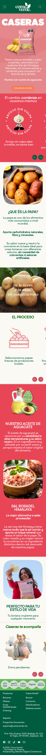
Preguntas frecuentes (13, 722)
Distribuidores (33, 705)
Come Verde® (16, 748)
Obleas (6, 701)
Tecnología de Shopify (14, 750)
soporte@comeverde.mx (15, 726)
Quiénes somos (33, 708)
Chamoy (7, 711)
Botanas (7, 698)
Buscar (29, 698)
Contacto (30, 701)
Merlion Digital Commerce (28, 752)
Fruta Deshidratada (9, 706)
